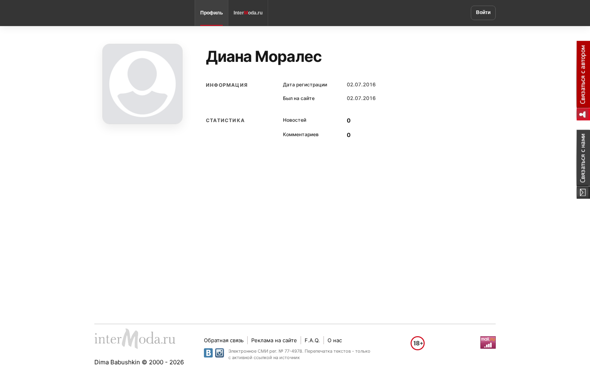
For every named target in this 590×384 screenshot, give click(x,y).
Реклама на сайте (274, 340)
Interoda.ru (248, 13)
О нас (335, 340)
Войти (483, 12)
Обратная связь (224, 340)
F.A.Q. (312, 340)
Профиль (211, 13)
